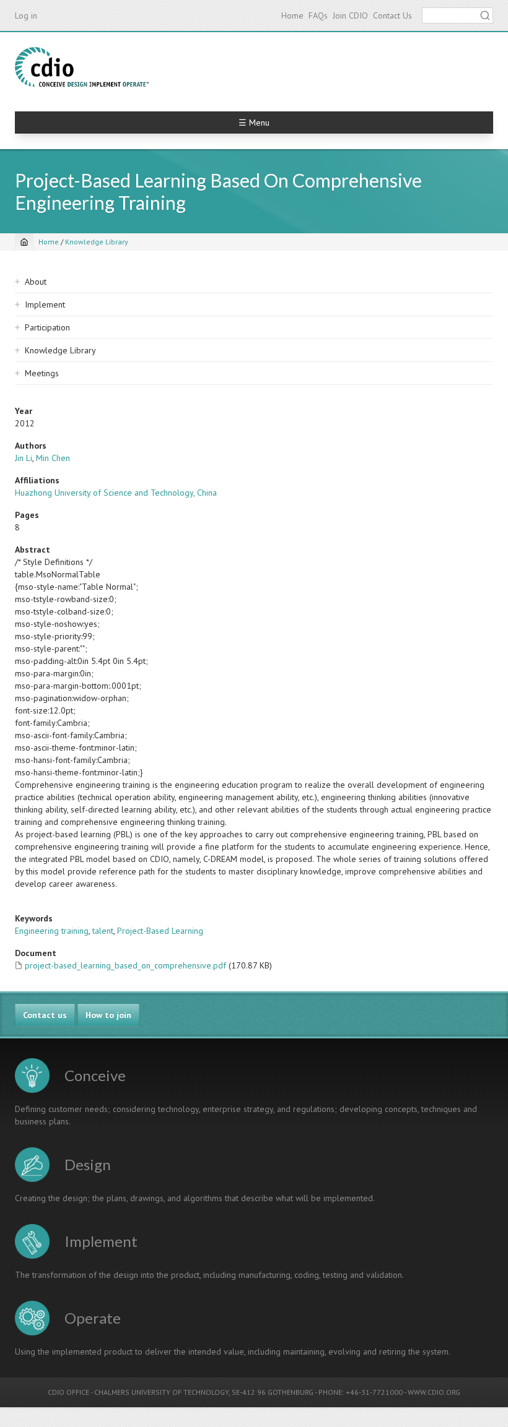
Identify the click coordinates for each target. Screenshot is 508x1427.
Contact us (45, 1014)
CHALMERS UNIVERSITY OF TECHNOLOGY (161, 1392)
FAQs (318, 15)
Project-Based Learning (160, 930)
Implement (45, 304)
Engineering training (52, 930)
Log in (26, 15)
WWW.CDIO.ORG (434, 1392)
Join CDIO (350, 15)
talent (102, 930)
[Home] (82, 67)
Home (292, 15)
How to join (108, 1014)
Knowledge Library (96, 241)
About (35, 281)
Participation (47, 327)
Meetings (42, 373)
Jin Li (23, 457)
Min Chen (53, 457)
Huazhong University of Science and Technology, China (116, 492)
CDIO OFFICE (68, 1392)
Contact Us (392, 15)
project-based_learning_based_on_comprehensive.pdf (125, 965)
